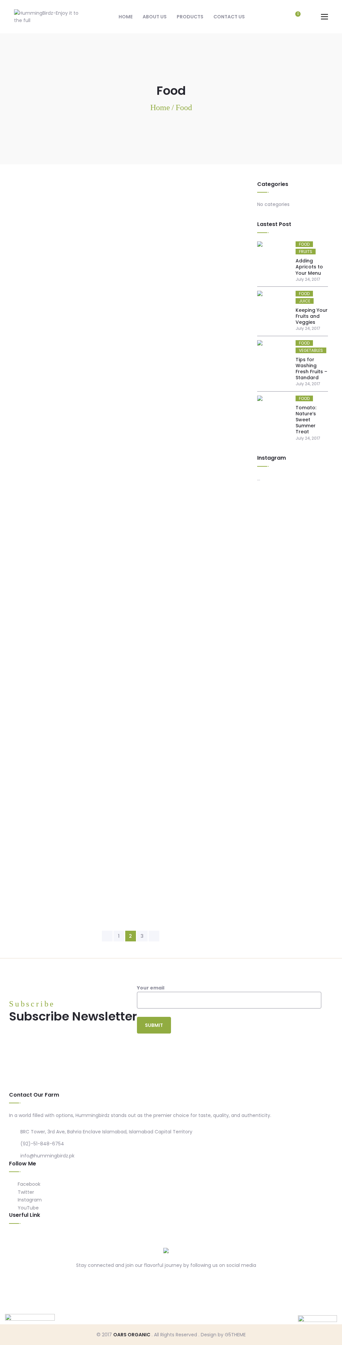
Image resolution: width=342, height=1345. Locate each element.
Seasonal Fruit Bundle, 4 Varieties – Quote (78, 846)
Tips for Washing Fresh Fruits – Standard (311, 368)
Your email (150, 987)
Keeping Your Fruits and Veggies (312, 316)
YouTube (27, 1207)
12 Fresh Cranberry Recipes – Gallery (69, 527)
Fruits (44, 199)
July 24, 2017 (32, 220)
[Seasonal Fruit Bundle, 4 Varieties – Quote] (130, 747)
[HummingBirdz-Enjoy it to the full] (47, 16)
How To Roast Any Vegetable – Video (71, 637)
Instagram (29, 1199)
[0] (294, 17)
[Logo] (166, 1250)
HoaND (47, 809)
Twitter (25, 1192)
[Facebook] (146, 1280)
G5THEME (235, 1334)
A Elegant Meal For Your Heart (59, 423)
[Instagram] (172, 1280)
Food (22, 199)
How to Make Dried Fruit (50, 209)
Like (135, 220)
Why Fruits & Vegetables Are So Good (71, 318)
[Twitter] (159, 1280)
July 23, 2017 (32, 648)
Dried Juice (29, 413)
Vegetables (83, 627)
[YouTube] (185, 1280)
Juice (43, 836)
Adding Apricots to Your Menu (309, 266)
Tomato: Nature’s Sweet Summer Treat (306, 419)
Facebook (28, 1184)
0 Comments (73, 220)
